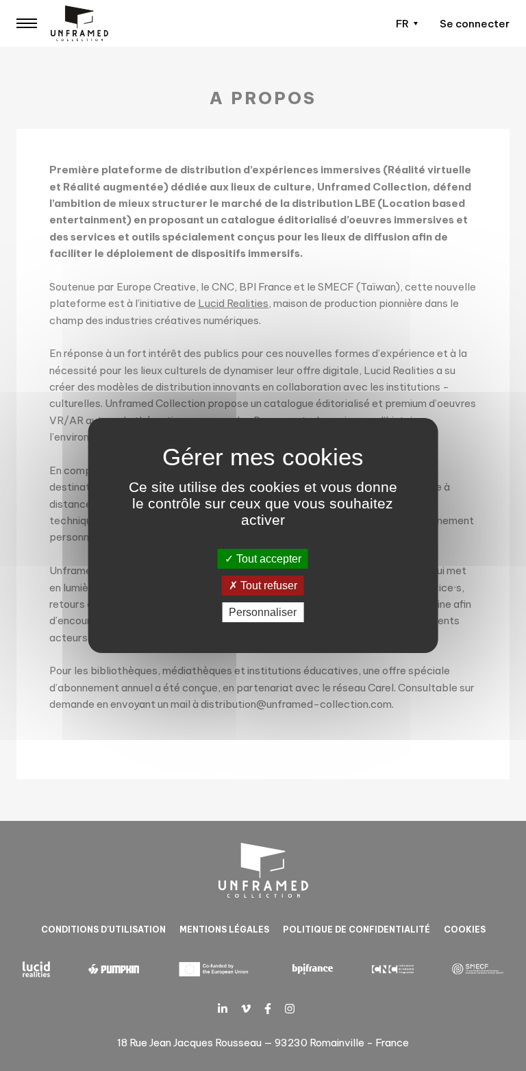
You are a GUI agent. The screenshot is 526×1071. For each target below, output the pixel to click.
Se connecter (475, 23)
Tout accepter (267, 559)
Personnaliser (263, 612)
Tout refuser (267, 585)
